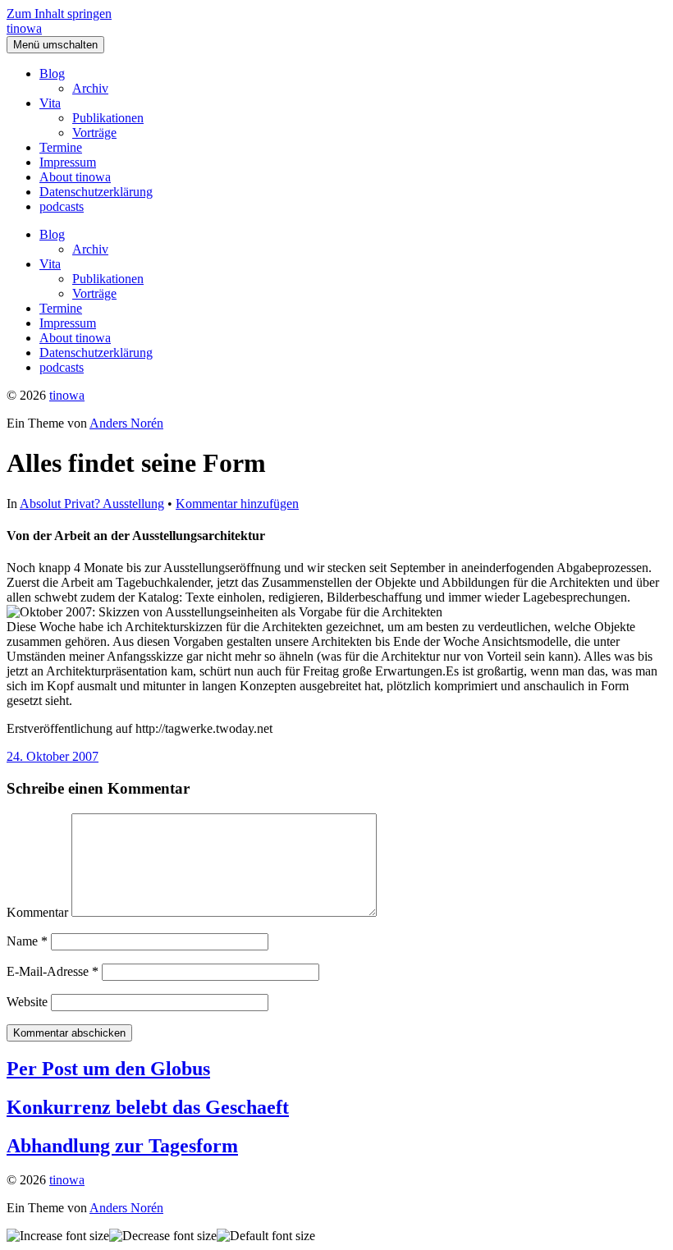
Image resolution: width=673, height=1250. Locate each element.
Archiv (90, 88)
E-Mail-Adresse (52, 971)
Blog (52, 73)
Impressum (67, 162)
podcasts (61, 206)
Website (27, 1002)
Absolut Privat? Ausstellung (92, 504)
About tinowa (75, 177)
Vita (50, 103)
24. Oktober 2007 (52, 756)
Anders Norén (126, 423)
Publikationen (108, 118)
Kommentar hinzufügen (237, 504)
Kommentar (37, 912)
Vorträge (94, 133)
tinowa (24, 28)
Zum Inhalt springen (59, 14)
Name (27, 941)
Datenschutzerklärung (96, 192)
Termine (60, 147)
